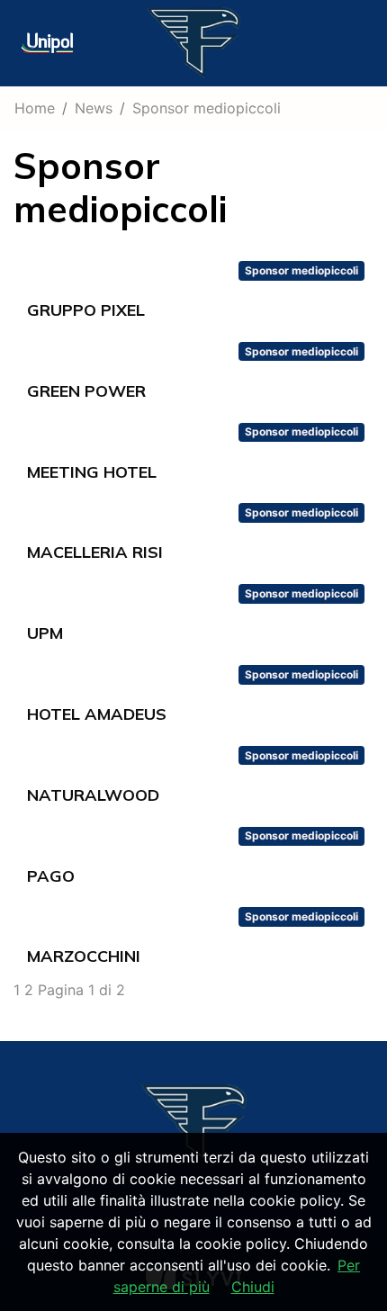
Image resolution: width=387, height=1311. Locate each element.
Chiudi (252, 1287)
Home (34, 108)
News (93, 108)
